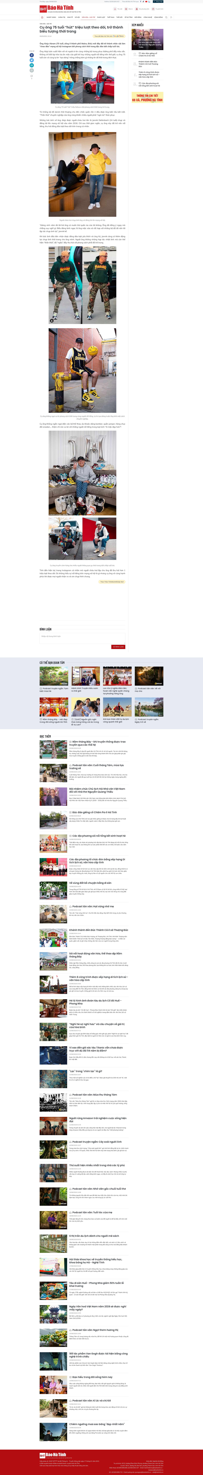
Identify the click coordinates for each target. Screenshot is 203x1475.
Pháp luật (101, 17)
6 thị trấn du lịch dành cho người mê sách (94, 1236)
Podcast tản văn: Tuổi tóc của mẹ (92, 1212)
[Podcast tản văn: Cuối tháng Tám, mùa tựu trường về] (53, 773)
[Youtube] (146, 2)
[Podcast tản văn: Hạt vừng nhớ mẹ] (53, 914)
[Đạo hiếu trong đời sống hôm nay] (53, 1385)
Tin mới (120, 9)
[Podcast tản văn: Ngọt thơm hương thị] (53, 1338)
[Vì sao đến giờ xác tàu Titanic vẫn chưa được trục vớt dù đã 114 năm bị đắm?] (53, 1055)
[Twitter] (32, 60)
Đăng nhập (159, 1)
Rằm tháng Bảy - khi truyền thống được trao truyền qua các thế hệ (97, 743)
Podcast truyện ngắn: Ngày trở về (147, 720)
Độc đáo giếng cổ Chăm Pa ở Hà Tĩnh (148, 54)
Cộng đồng (158, 17)
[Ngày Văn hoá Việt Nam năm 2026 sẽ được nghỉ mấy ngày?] (53, 1314)
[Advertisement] (82, 600)
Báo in (131, 9)
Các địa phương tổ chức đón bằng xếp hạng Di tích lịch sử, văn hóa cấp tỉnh (97, 861)
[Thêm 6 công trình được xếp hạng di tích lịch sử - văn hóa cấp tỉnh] (53, 985)
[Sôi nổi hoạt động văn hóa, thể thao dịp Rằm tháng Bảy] (53, 961)
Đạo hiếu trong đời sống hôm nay (92, 1377)
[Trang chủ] (42, 17)
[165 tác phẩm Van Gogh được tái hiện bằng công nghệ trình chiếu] (53, 1361)
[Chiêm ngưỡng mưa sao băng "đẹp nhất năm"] (53, 1432)
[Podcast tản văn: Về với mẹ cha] (149, 676)
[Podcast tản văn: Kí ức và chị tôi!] (53, 1408)
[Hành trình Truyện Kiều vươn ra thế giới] (85, 676)
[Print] (32, 70)
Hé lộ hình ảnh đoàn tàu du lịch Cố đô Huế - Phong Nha (95, 1002)
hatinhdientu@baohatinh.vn (153, 1468)
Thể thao (110, 17)
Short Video (51, 17)
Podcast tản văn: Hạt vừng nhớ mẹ (93, 906)
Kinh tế (70, 17)
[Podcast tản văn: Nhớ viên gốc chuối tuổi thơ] (53, 1196)
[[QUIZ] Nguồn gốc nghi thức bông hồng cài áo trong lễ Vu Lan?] (85, 707)
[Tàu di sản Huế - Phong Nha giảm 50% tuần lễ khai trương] (53, 1291)
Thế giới (119, 17)
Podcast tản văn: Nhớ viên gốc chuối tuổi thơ (99, 1188)
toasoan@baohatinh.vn (155, 1470)
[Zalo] (149, 1)
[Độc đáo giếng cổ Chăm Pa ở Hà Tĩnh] (53, 820)
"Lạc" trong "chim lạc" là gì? (85, 1071)
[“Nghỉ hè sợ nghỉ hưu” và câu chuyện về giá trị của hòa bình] (53, 1032)
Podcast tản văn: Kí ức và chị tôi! (91, 1400)
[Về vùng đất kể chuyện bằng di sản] (53, 891)
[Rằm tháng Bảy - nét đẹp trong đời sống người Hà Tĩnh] (54, 707)
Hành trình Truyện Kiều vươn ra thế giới (84, 689)
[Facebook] (140, 2)
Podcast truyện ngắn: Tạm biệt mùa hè (54, 689)
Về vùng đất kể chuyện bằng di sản (90, 883)
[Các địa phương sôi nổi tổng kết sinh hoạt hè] (53, 843)
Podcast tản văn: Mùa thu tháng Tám (94, 1094)
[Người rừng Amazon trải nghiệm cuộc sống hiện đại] (53, 1126)
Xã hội (77, 17)
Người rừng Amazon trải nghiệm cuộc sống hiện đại (97, 1120)
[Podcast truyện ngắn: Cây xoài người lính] (53, 1149)
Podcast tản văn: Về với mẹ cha (147, 689)
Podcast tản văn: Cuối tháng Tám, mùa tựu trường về (96, 767)
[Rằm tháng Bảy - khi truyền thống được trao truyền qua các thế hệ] (53, 749)
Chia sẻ (31, 51)
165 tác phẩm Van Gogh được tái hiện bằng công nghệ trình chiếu (98, 1355)
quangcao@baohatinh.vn (143, 1472)
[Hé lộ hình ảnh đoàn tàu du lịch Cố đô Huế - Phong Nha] (53, 1008)
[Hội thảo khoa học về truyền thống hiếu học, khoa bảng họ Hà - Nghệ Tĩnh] (53, 1267)
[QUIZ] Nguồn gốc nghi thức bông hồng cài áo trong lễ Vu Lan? (85, 722)
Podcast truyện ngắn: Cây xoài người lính (97, 1142)
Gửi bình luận (118, 647)
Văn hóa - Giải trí (88, 17)
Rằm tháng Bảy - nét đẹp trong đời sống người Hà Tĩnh (53, 720)
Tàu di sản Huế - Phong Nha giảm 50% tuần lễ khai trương (96, 1285)
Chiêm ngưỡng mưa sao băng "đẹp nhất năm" (97, 1424)
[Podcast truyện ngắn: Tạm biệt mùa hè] (54, 676)
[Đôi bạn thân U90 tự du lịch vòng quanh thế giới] (117, 707)
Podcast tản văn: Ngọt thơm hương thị (95, 1330)
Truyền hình (159, 9)
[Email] (32, 65)
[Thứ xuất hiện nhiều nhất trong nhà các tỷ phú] (53, 1173)
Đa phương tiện (144, 9)
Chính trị (61, 17)
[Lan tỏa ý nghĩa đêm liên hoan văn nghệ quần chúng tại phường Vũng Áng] (117, 676)
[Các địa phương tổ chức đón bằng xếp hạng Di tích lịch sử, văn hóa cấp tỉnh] (53, 867)
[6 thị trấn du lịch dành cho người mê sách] (53, 1244)
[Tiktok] (143, 1)
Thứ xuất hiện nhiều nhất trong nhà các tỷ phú (97, 1165)
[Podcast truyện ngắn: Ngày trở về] (149, 707)
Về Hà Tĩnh (128, 17)
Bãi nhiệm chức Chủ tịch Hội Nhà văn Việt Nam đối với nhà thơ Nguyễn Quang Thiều (150, 43)
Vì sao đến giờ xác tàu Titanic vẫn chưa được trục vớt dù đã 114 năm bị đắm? (96, 1049)
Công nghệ (148, 17)
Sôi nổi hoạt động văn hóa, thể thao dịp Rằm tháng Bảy (95, 955)
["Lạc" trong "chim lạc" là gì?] (53, 1079)
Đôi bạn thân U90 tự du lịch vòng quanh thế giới (116, 720)
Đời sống (138, 17)
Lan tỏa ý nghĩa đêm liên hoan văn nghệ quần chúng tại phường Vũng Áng (116, 691)
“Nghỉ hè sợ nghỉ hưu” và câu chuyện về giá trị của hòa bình (96, 1026)
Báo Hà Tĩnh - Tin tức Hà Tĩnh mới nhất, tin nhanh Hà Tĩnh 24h (61, 9)
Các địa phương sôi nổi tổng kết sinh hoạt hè (149, 84)
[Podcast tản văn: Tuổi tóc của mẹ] (53, 1220)
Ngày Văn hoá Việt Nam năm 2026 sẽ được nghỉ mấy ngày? (97, 1308)
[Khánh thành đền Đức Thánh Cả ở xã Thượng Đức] (53, 938)
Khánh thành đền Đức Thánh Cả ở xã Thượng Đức (148, 64)
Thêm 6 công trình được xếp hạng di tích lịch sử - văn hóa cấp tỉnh (149, 74)
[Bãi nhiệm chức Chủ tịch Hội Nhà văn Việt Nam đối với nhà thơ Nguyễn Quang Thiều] (53, 796)
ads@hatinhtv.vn (157, 1472)
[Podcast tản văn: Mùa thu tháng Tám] (53, 1102)
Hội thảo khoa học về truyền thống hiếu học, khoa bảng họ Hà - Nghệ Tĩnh (95, 1261)
